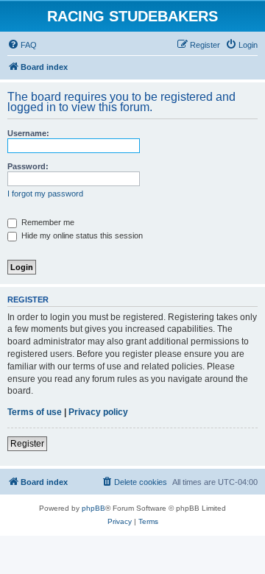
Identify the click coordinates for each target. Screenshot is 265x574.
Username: (28, 133)
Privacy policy (98, 412)
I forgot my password (45, 193)
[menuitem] (22, 45)
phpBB (93, 508)
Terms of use (34, 412)
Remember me (46, 222)
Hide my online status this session (81, 235)
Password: (28, 166)
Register (27, 444)
